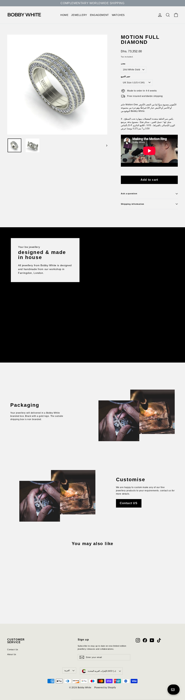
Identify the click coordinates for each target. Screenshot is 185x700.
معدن (123, 64)
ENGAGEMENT (99, 15)
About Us (11, 654)
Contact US (129, 503)
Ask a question (129, 193)
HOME (64, 15)
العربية (67, 670)
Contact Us (12, 649)
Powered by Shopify (105, 687)
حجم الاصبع (125, 77)
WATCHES (118, 15)
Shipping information (132, 204)
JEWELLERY (79, 15)
